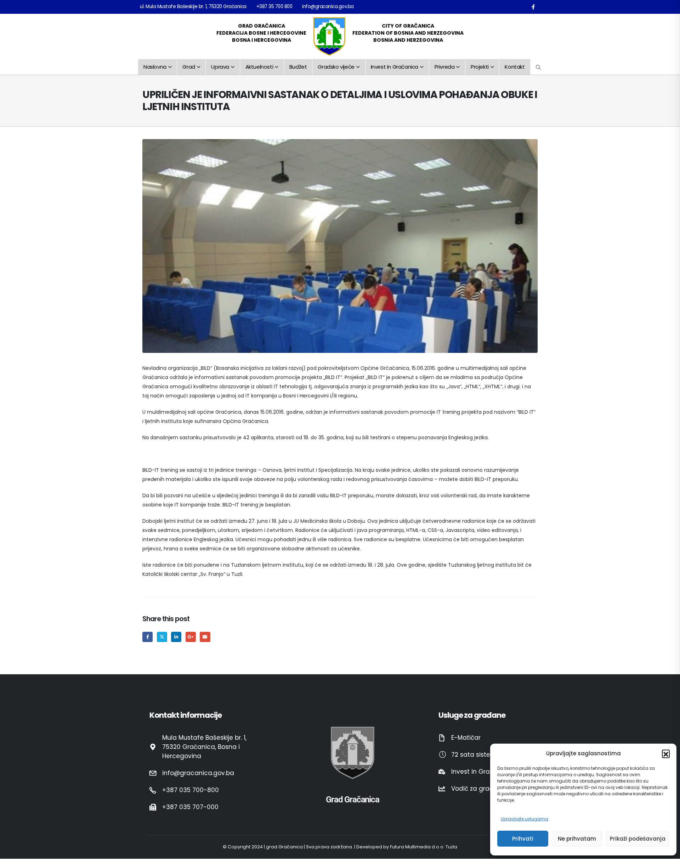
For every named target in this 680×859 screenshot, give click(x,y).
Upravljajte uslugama (524, 819)
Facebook (147, 637)
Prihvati (522, 838)
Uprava (220, 66)
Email (205, 637)
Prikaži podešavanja (637, 838)
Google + (191, 637)
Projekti (480, 66)
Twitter (162, 637)
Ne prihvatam (577, 838)
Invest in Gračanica (394, 66)
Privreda (445, 66)
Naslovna (154, 66)
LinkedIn (176, 637)
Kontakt (515, 66)
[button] (665, 753)
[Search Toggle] (539, 67)
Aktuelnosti (259, 66)
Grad (188, 66)
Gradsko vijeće (336, 66)
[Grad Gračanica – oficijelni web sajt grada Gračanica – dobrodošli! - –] (329, 36)
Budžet (298, 66)
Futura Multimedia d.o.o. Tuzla (423, 847)
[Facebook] (533, 7)
